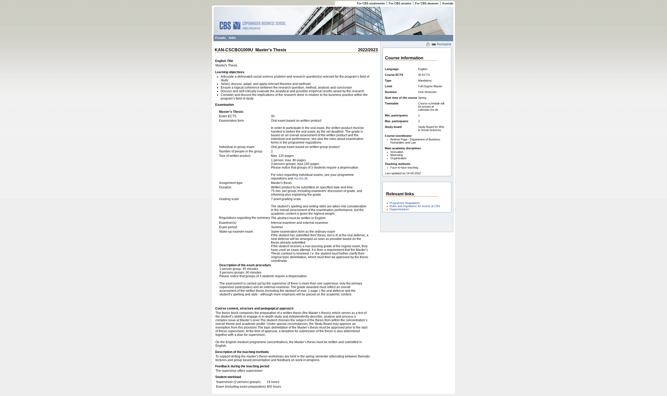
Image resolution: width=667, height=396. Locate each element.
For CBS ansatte (400, 3)
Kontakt (447, 3)
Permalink (443, 44)
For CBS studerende (371, 3)
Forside (220, 37)
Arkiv (232, 37)
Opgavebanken (399, 209)
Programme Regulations (405, 203)
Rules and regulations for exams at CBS (415, 206)
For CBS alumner (427, 3)
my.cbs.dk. (301, 178)
